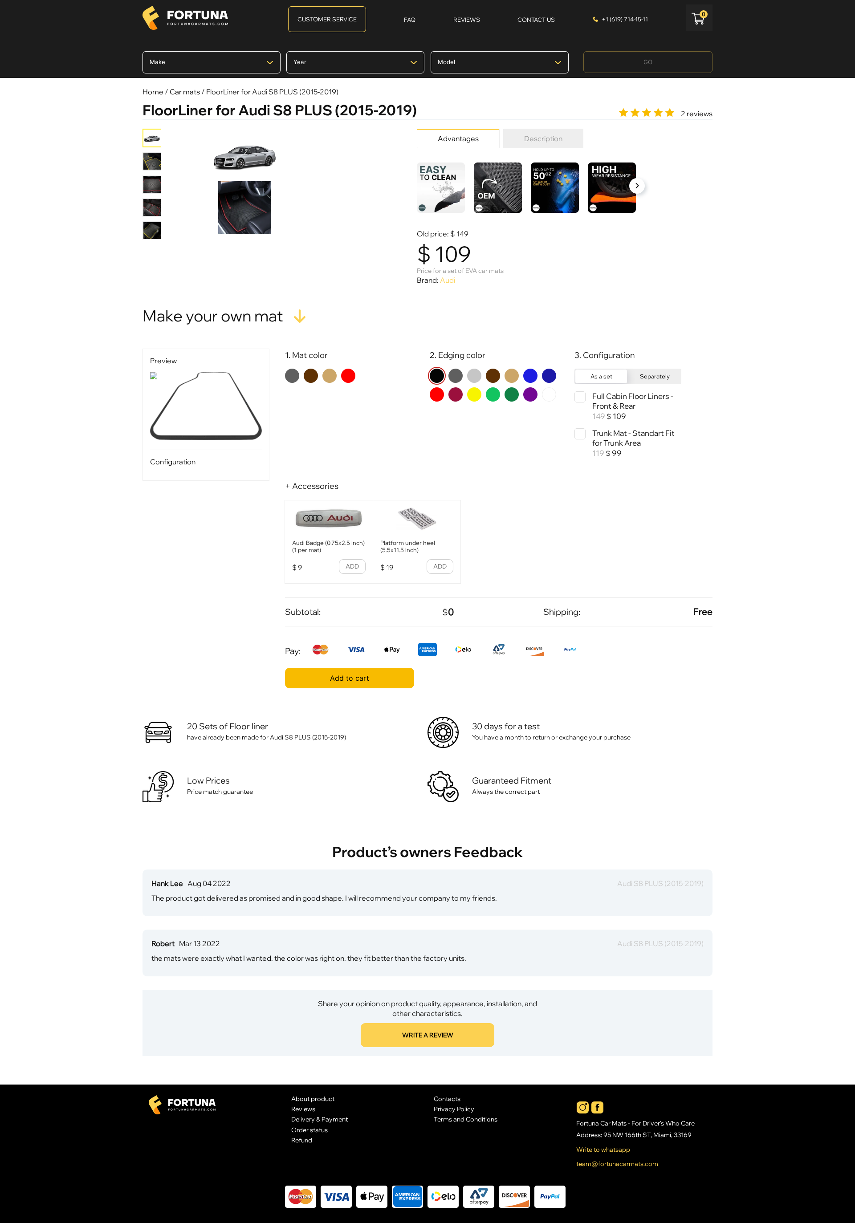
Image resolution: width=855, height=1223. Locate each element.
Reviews (303, 1109)
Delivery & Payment (319, 1119)
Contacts (447, 1098)
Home (152, 91)
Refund (301, 1140)
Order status (309, 1130)
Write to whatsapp (603, 1149)
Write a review (427, 1035)
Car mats (185, 91)
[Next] (637, 186)
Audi (447, 280)
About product (312, 1098)
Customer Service (327, 19)
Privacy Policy (454, 1109)
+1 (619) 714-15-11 (625, 19)
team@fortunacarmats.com (617, 1163)
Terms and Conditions (465, 1119)
